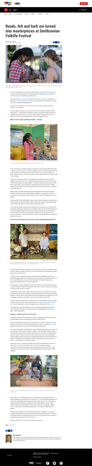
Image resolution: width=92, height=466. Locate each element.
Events (33, 14)
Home (5, 14)
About (47, 14)
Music (26, 14)
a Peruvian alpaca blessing (22, 101)
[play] (6, 10)
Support (40, 14)
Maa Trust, (25, 181)
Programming (18, 14)
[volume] (10, 9)
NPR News (12, 425)
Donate (84, 3)
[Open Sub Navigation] (12, 14)
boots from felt (50, 304)
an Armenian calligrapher (27, 99)
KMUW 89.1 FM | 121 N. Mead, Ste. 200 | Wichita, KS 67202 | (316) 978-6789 (41, 454)
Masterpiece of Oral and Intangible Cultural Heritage (24, 345)
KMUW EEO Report (55, 453)
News (10, 14)
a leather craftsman (41, 99)
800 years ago (52, 324)
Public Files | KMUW (37, 457)
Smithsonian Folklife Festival (45, 92)
